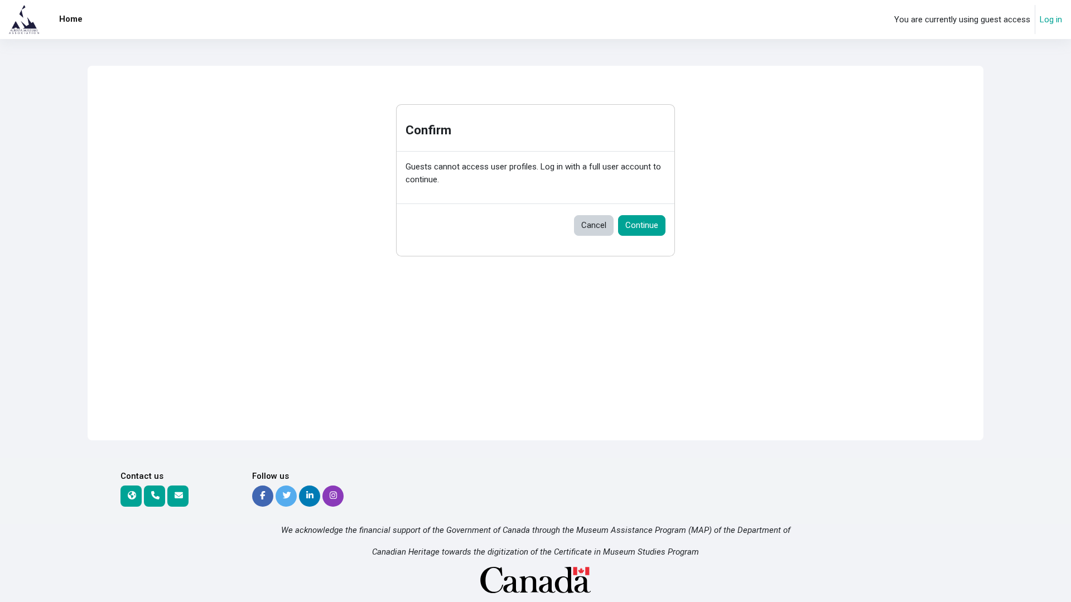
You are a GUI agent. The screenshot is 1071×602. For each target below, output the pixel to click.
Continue (641, 225)
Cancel (593, 225)
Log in (1051, 19)
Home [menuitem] (71, 19)
